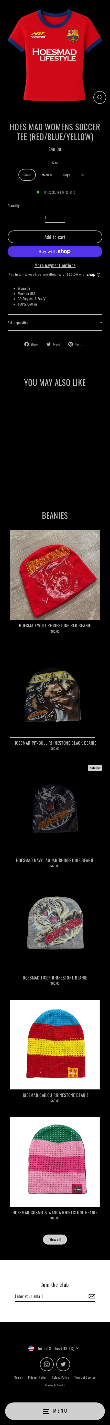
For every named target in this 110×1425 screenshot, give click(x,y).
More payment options (55, 265)
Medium (47, 175)
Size (55, 162)
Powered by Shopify (55, 1385)
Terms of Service (85, 1377)
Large (66, 175)
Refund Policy (60, 1377)
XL (82, 175)
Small (27, 175)
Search (18, 1377)
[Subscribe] (91, 1296)
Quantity (13, 205)
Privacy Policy (37, 1377)
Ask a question (18, 322)
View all (55, 1239)
